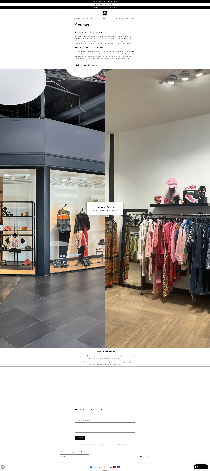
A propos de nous (85, 444)
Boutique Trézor (106, 470)
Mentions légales (113, 447)
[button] (61, 13)
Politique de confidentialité (121, 444)
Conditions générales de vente (100, 447)
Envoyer (80, 437)
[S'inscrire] (87, 456)
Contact (110, 444)
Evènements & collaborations (99, 444)
